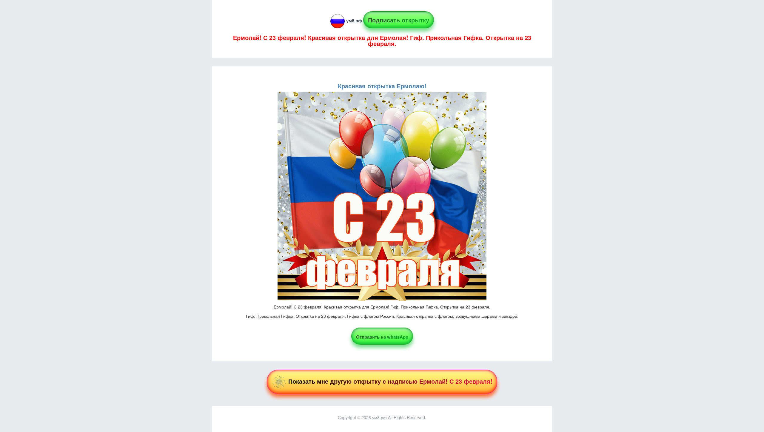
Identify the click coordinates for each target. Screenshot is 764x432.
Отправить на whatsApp (382, 337)
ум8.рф (354, 20)
